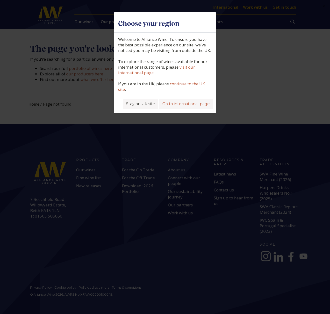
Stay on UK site (140, 104)
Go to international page (186, 104)
